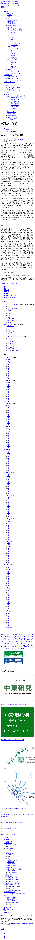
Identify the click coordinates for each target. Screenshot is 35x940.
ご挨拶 (9, 15)
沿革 (8, 16)
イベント (7, 110)
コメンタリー (15, 105)
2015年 (6, 610)
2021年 (6, 472)
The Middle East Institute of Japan (23, 923)
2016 (32, 634)
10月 (8, 363)
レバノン (13, 57)
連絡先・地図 (11, 25)
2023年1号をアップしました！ (10, 834)
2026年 (6, 357)
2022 (14, 634)
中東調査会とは (9, 13)
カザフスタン (19, 643)
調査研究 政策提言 (9, 892)
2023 (11, 634)
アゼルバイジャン (14, 648)
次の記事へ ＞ (16, 284)
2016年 (6, 587)
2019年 (6, 518)
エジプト (13, 62)
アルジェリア (15, 60)
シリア (13, 50)
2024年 (6, 403)
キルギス (8, 643)
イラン (13, 36)
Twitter (7, 911)
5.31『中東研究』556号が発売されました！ (15, 704)
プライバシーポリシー (18, 915)
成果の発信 (14, 106)
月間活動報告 (11, 115)
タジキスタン (12, 641)
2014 (5, 636)
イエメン (13, 32)
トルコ (13, 52)
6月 (8, 370)
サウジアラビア (15, 43)
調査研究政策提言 (9, 848)
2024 (8, 634)
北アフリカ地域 (12, 59)
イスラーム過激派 (16, 73)
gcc (26, 648)
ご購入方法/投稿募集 (13, 90)
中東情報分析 (8, 75)
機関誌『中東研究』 (10, 885)
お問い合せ (8, 907)
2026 (2, 634)
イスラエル (14, 48)
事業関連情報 (15, 98)
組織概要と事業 (12, 20)
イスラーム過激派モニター (15, 80)
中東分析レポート (12, 78)
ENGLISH (13, 7)
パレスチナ (14, 53)
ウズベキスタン (7, 645)
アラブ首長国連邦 (16, 31)
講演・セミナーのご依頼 (8, 828)
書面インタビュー (12, 117)
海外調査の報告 (15, 103)
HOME (6, 838)
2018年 (6, 541)
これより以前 (8, 627)
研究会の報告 (15, 101)
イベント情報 (8, 850)
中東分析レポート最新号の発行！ (12, 740)
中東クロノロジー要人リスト (13, 844)
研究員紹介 (10, 22)
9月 (8, 364)
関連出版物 (10, 89)
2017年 (6, 564)
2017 (29, 634)
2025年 (6, 380)
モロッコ (13, 66)
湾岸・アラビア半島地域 (14, 29)
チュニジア (14, 64)
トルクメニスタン (27, 640)
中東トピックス (12, 76)
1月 (8, 379)
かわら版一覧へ (9, 297)
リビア (13, 68)
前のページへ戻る (10, 296)
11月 (8, 361)
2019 (23, 634)
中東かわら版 (8, 27)
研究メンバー (15, 99)
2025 (5, 634)
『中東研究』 (8, 85)
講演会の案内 (11, 112)
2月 (8, 377)
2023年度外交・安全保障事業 (16, 96)
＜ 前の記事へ (5, 284)
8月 (8, 366)
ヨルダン (13, 55)
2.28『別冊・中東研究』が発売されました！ (14, 808)
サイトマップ (6, 915)
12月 (8, 359)
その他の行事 (11, 119)
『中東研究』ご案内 (13, 87)
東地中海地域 (11, 46)
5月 (8, 372)
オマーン (13, 38)
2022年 (6, 449)
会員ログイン (9, 909)
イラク (13, 34)
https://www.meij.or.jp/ (14, 280)
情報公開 (10, 18)
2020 (20, 634)
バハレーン (14, 45)
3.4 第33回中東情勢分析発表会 (11, 822)
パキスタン (7, 640)
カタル (13, 39)
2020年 (6, 495)
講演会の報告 (11, 113)
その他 (9, 69)
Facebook (8, 912)
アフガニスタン (15, 71)
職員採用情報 (11, 23)
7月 (8, 368)
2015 (2, 636)
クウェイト (14, 41)
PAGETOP (2, 929)
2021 (17, 634)
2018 (26, 634)
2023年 (6, 426)
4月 (8, 373)
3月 (8, 375)
